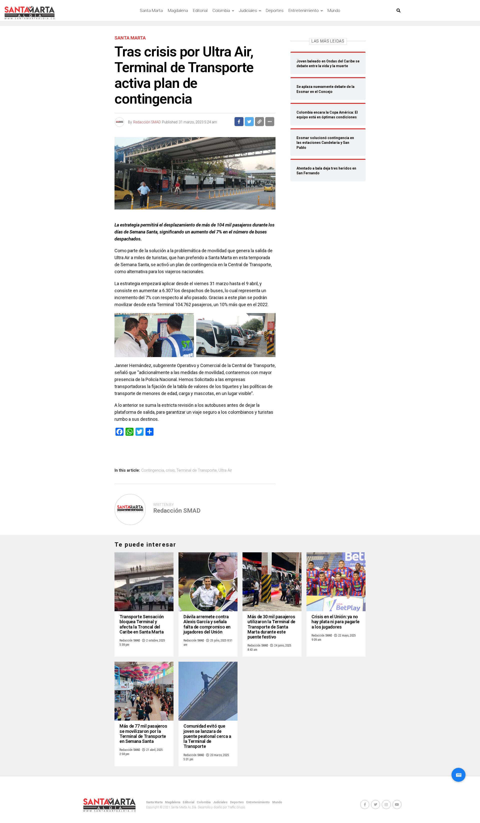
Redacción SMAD (147, 122)
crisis (170, 470)
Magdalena (178, 10)
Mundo (334, 10)
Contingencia (152, 470)
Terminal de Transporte (196, 470)
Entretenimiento (303, 10)
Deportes (275, 10)
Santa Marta (151, 10)
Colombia (221, 10)
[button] (459, 775)
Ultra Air (225, 470)
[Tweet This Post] (249, 121)
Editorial (200, 10)
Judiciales (248, 10)
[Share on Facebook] (239, 121)
